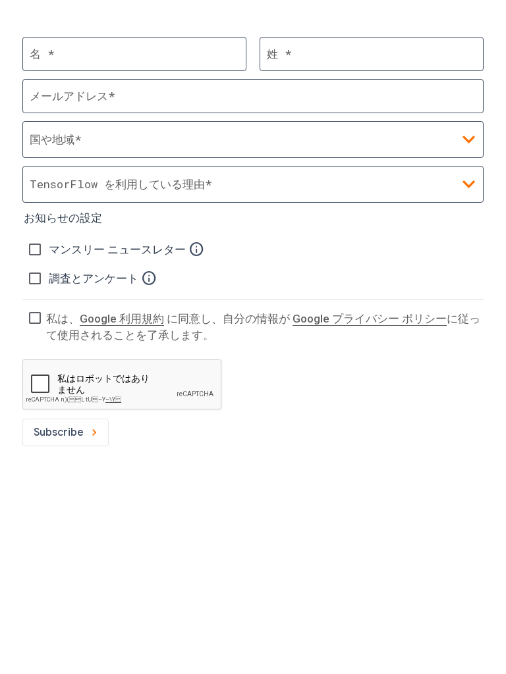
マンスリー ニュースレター (118, 249)
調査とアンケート (95, 278)
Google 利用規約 (122, 318)
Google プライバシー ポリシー (370, 318)
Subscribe (59, 432)
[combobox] (253, 184)
